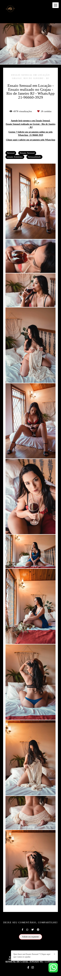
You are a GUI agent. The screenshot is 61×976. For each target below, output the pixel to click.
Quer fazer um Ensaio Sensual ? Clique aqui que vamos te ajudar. (31, 955)
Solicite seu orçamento (30, 937)
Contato (50, 962)
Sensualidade (34, 157)
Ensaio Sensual (27, 153)
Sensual (11, 153)
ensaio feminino (15, 157)
